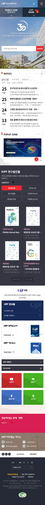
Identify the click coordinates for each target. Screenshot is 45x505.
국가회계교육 (31, 442)
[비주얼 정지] (13, 56)
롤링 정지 (39, 134)
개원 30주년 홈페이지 (28, 474)
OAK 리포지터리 (32, 446)
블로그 (33, 382)
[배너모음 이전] (6, 454)
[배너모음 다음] (9, 454)
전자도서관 (9, 442)
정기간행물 (11, 193)
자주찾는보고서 (33, 199)
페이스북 (12, 399)
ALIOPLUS (20, 454)
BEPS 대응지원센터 (12, 446)
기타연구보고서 (33, 193)
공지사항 (5, 79)
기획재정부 (33, 454)
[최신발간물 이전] (17, 279)
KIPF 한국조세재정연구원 (10, 3)
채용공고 (25, 79)
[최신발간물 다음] (28, 279)
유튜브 (11, 382)
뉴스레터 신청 (8, 311)
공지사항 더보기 (41, 73)
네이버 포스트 (32, 462)
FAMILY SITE (17, 467)
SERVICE (11, 11)
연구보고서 (32, 188)
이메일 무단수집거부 (18, 477)
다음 (42, 134)
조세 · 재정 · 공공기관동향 (12, 83)
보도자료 (15, 79)
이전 (36, 134)
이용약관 (30, 477)
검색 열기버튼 (34, 3)
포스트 (33, 399)
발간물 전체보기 (9, 315)
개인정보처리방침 (12, 474)
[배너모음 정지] (3, 454)
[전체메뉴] (41, 3)
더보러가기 (5, 182)
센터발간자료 (11, 199)
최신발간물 (11, 188)
